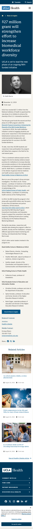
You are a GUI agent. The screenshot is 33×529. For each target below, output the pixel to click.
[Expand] (29, 478)
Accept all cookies (16, 524)
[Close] (31, 508)
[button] (16, 2)
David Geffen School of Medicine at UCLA (15, 175)
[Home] (2, 16)
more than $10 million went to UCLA (13, 208)
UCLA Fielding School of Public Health (14, 190)
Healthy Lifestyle (7, 324)
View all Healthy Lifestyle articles (19, 458)
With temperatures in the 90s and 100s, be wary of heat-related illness (16, 411)
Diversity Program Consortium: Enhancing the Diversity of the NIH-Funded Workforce (16, 126)
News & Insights (12, 16)
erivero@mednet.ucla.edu (10, 335)
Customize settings (16, 519)
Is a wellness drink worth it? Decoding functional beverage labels (16, 445)
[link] (8, 341)
